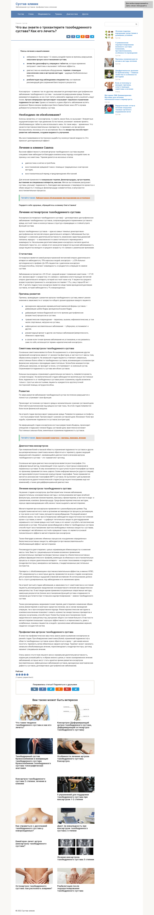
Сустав (21, 14)
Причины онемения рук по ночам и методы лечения (126, 60)
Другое (85, 14)
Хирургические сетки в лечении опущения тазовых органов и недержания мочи (125, 109)
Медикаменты (44, 14)
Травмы (58, 14)
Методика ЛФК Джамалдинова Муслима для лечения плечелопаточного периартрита (118, 97)
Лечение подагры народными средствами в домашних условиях (126, 33)
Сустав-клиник (27, 4)
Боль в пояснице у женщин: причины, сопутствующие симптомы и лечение (124, 86)
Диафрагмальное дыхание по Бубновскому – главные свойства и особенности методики (126, 74)
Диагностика (72, 14)
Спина (30, 14)
